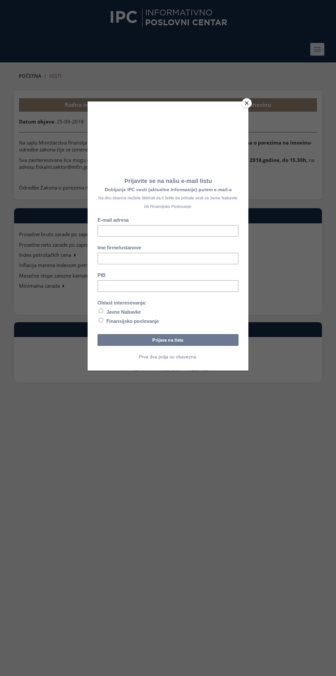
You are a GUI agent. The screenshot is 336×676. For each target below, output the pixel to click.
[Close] (247, 103)
